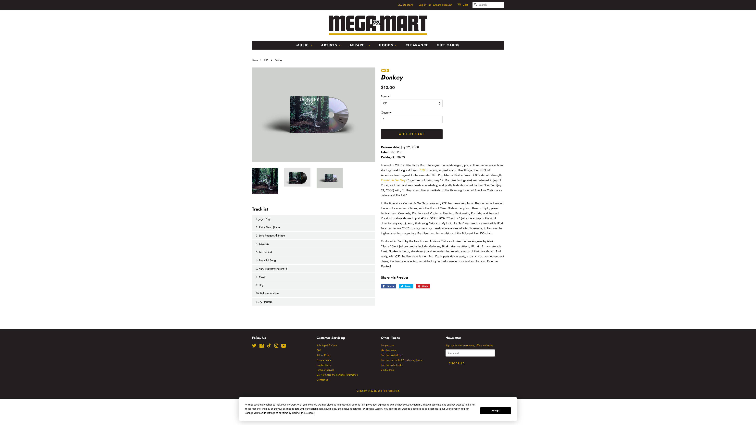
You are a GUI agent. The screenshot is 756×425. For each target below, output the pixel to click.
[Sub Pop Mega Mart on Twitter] (254, 346)
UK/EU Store (405, 5)
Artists (330, 45)
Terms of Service (325, 370)
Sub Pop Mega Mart (388, 391)
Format (385, 96)
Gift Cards (448, 45)
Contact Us (322, 380)
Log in (422, 5)
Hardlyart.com (388, 350)
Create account (442, 5)
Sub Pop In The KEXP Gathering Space (401, 360)
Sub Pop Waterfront (391, 355)
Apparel (358, 45)
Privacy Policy (324, 360)
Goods (387, 45)
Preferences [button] (307, 413)
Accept (495, 410)
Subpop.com (387, 345)
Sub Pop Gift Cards (327, 345)
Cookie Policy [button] (453, 408)
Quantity (386, 112)
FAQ (319, 350)
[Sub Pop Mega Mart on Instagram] (276, 346)
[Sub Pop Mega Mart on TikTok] (269, 347)
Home (255, 60)
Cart (465, 5)
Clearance (417, 45)
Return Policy (324, 355)
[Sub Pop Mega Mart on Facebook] (261, 346)
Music (303, 45)
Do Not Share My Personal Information (337, 375)
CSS (266, 60)
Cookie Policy (324, 365)
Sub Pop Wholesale (391, 365)
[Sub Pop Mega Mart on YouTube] (283, 346)
